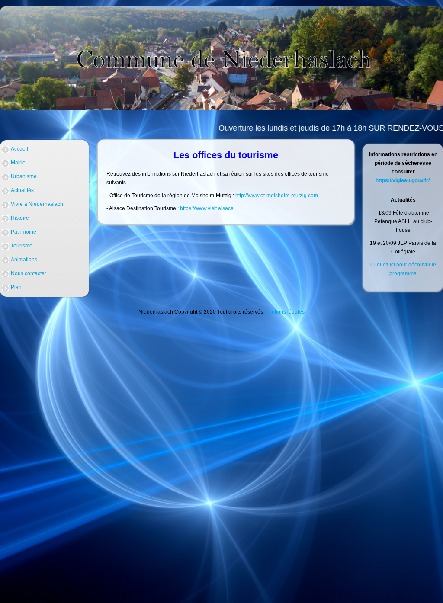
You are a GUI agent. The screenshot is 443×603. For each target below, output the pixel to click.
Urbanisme (24, 176)
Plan (16, 287)
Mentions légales (284, 312)
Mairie (18, 163)
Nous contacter (28, 273)
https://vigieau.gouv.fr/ (403, 180)
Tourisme (21, 246)
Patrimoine (23, 232)
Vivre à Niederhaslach (37, 204)
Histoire (20, 218)
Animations (24, 260)
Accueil (19, 149)
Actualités (22, 190)
